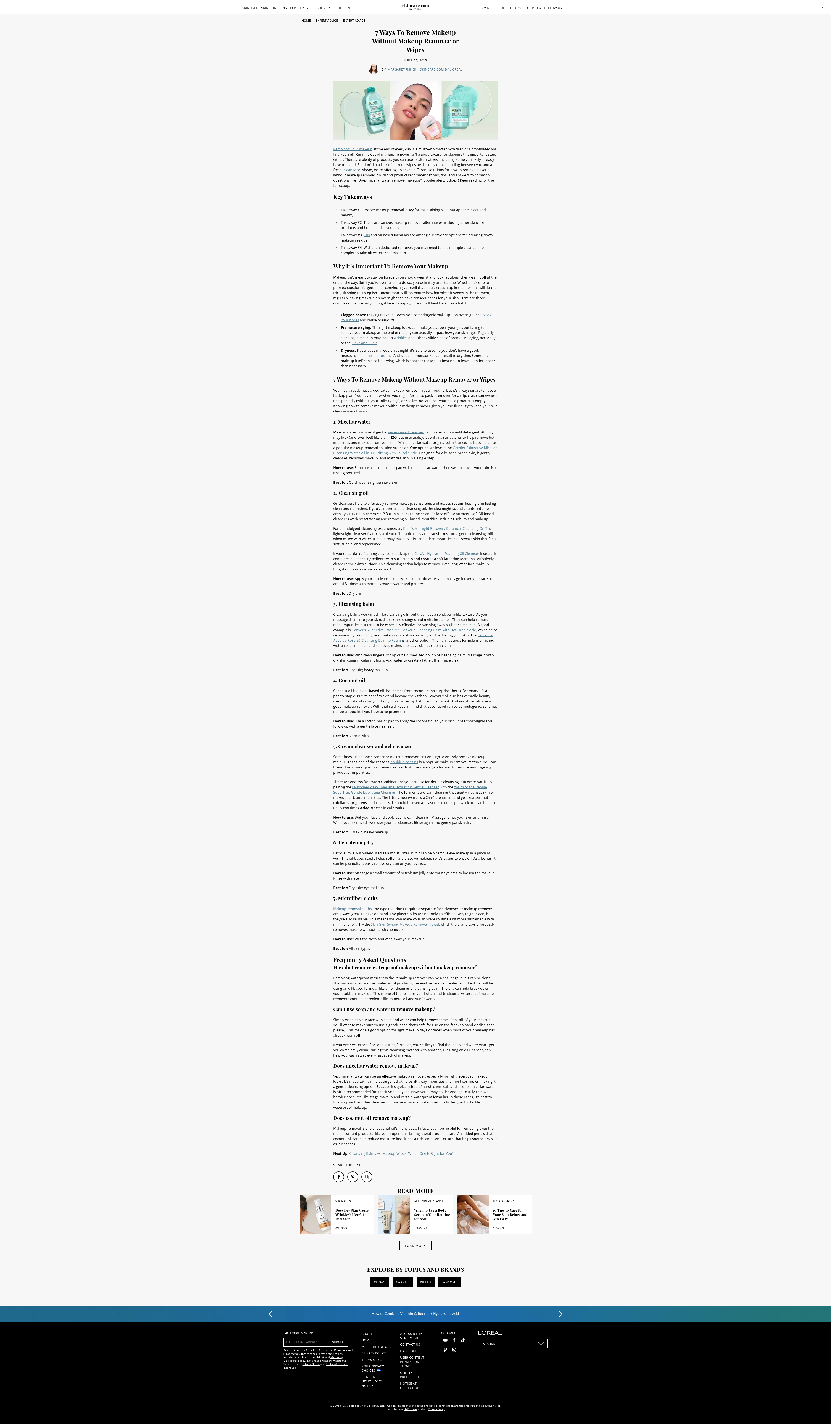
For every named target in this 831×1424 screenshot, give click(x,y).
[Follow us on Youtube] (445, 1340)
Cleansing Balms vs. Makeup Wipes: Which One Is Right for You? (401, 1153)
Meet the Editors (376, 1347)
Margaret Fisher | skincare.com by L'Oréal (425, 69)
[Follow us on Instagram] (454, 1350)
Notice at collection (410, 1385)
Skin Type (250, 8)
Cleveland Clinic (364, 343)
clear (475, 210)
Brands (487, 8)
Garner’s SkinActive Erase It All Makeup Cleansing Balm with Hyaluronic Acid (414, 630)
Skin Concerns (274, 8)
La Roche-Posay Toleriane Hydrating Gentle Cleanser (395, 787)
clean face (352, 170)
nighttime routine (377, 355)
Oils (367, 235)
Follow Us (553, 8)
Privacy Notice (311, 1364)
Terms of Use (325, 1354)
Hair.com (408, 1351)
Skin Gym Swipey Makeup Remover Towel (405, 924)
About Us (369, 1334)
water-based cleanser (406, 432)
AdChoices (410, 1409)
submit (337, 1342)
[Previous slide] (270, 1314)
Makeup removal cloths (352, 908)
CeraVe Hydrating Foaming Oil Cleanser (446, 553)
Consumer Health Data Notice (372, 1381)
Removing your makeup (352, 149)
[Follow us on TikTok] (463, 1340)
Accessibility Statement (411, 1336)
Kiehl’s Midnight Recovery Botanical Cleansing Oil (443, 528)
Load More (415, 1246)
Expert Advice (302, 8)
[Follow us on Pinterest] (445, 1350)
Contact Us (410, 1344)
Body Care (325, 8)
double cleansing (404, 762)
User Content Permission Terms (412, 1361)
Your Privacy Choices (373, 1368)
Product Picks (509, 8)
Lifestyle (345, 8)
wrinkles (400, 337)
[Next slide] (560, 1314)
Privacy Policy (374, 1353)
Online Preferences (411, 1375)
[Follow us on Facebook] (454, 1340)
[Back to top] (821, 1414)
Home (306, 20)
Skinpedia (533, 8)
